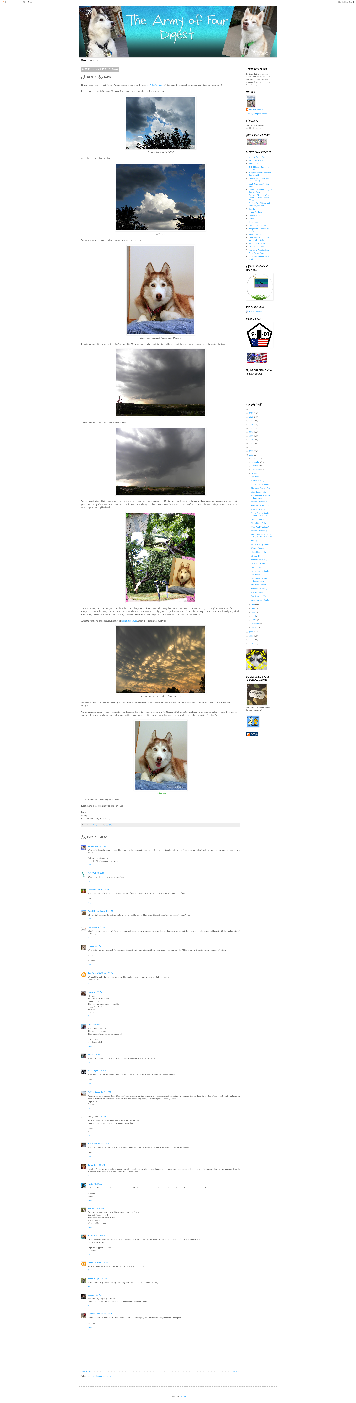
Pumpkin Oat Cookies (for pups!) (259, 229)
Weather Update (257, 548)
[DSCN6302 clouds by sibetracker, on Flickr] (160, 148)
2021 (251, 413)
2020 (251, 417)
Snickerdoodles (255, 234)
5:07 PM (96, 1024)
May (254, 612)
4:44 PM (99, 992)
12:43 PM (101, 873)
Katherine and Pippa (97, 1313)
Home (83, 60)
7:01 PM (97, 1054)
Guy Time (255, 476)
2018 (251, 424)
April (254, 616)
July (253, 604)
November (256, 462)
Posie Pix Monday (258, 509)
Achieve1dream (94, 1262)
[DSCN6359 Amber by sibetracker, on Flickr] (160, 334)
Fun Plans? (255, 574)
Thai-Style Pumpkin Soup (259, 249)
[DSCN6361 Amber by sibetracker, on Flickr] (161, 790)
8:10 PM (98, 1294)
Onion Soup (253, 222)
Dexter (90, 1184)
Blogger (183, 1396)
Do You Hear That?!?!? (260, 563)
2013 (251, 443)
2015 (251, 436)
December (256, 458)
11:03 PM (103, 1116)
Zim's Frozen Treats (256, 253)
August (255, 473)
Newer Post (86, 1371)
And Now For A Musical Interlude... (261, 496)
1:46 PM (101, 1235)
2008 (251, 636)
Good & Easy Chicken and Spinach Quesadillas (259, 204)
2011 (251, 451)
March (254, 619)
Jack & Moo (93, 846)
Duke (90, 1024)
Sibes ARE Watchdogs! (260, 505)
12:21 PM (103, 846)
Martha (91, 1208)
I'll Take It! (255, 555)
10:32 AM (98, 1184)
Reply (90, 864)
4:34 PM (110, 1313)
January (255, 627)
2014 (251, 439)
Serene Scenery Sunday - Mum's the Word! (261, 514)
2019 (251, 420)
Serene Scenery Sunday (260, 484)
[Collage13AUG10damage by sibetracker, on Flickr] (160, 601)
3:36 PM (110, 973)
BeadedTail (92, 927)
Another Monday (257, 480)
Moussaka (252, 218)
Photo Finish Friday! (259, 552)
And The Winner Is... (259, 592)
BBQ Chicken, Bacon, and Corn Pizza (259, 168)
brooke (91, 1294)
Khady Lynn (93, 1070)
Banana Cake (254, 163)
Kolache (252, 208)
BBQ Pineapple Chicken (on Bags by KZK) (260, 173)
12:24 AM (105, 1143)
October (255, 465)
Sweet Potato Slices (256, 246)
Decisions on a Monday (260, 596)
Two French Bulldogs (97, 973)
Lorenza (91, 992)
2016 (251, 432)
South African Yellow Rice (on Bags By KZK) (259, 238)
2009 (251, 632)
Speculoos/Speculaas (257, 243)
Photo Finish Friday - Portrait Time (259, 579)
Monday (254, 540)
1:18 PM (106, 889)
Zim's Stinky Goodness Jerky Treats (260, 257)
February (255, 623)
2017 (251, 428)
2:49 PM (103, 1278)
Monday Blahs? (257, 567)
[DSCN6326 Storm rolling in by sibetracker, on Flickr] (160, 416)
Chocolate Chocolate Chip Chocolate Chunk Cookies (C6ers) (259, 197)
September (256, 469)
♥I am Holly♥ (93, 1278)
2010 (251, 454)
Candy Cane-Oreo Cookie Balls (259, 185)
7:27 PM (102, 1070)
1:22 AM (101, 1165)
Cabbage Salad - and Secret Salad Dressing (259, 179)
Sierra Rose (92, 1235)
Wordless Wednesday (259, 501)
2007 (251, 639)
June (254, 608)
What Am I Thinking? (260, 526)
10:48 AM (100, 1208)
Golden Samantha (95, 1092)
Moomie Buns (254, 215)
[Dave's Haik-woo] (254, 311)
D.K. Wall (92, 873)
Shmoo (91, 946)
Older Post (235, 1371)
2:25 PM (98, 946)
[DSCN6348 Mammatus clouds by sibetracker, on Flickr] (160, 693)
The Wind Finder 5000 (260, 584)
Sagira (90, 1054)
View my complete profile (256, 113)
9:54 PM (107, 1092)
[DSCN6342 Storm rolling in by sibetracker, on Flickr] (160, 494)
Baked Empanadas (256, 160)
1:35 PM (109, 911)
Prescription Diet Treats (258, 225)
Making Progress (257, 519)
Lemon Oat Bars (255, 212)
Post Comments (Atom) (101, 1376)
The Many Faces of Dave (261, 488)
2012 (251, 447)
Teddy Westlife (94, 1143)
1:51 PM (101, 927)
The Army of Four (256, 109)
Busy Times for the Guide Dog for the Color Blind (261, 535)
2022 (251, 409)
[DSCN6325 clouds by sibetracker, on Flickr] (160, 230)
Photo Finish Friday (259, 491)
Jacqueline (92, 1165)
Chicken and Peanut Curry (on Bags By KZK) (261, 190)
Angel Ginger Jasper (96, 910)
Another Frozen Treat (257, 157)
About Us (94, 60)
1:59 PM (105, 1262)
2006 (251, 643)
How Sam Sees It (95, 889)
